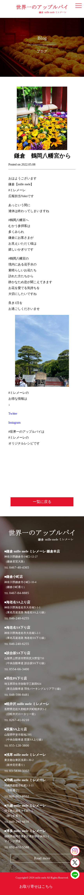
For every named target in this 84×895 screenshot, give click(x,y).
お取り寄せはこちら (36, 886)
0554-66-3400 (19, 669)
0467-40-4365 (19, 567)
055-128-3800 (19, 745)
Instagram (14, 422)
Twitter (12, 413)
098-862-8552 (19, 796)
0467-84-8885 (19, 593)
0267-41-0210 (19, 720)
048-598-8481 (19, 695)
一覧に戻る (42, 502)
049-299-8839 (19, 822)
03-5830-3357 (19, 771)
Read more (42, 858)
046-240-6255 (19, 618)
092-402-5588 (19, 847)
